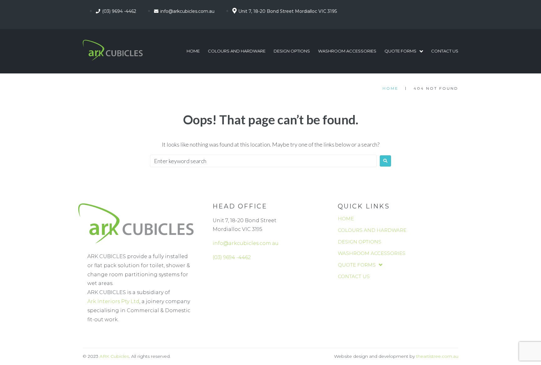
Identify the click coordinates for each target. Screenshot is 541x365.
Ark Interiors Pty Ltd (113, 301)
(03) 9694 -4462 (232, 257)
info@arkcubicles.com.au (246, 243)
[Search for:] (263, 161)
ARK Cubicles (114, 356)
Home (391, 88)
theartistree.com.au (437, 356)
